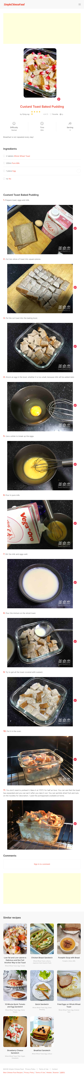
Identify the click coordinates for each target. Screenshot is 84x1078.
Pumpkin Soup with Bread (69, 958)
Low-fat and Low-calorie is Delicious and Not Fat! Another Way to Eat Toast (15, 960)
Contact (55, 1069)
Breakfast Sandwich (42, 1050)
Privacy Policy (30, 1069)
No (10, 179)
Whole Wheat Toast (22, 156)
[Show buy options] (79, 171)
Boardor (56, 1072)
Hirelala (49, 1072)
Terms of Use (43, 1069)
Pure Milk (16, 163)
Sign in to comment (42, 864)
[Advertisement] (42, 28)
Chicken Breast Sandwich (42, 958)
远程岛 (62, 1072)
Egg (14, 171)
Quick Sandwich (42, 1004)
